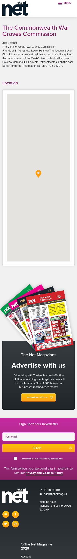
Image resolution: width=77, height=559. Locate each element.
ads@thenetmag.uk (55, 494)
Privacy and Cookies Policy (44, 473)
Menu (67, 3)
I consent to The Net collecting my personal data (42, 459)
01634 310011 (52, 490)
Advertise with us (37, 397)
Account (26, 556)
